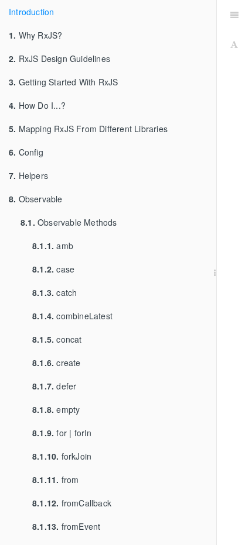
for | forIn (62, 433)
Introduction (31, 12)
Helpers (28, 175)
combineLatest (72, 316)
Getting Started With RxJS (63, 82)
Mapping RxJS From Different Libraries (88, 128)
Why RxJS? (35, 35)
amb (52, 245)
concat (57, 339)
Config (26, 152)
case (53, 269)
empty (56, 409)
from (55, 479)
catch (54, 292)
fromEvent (66, 526)
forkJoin (61, 456)
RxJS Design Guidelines (59, 58)
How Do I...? (37, 105)
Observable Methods (69, 222)
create (56, 362)
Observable (36, 199)
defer (54, 386)
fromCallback (71, 503)
